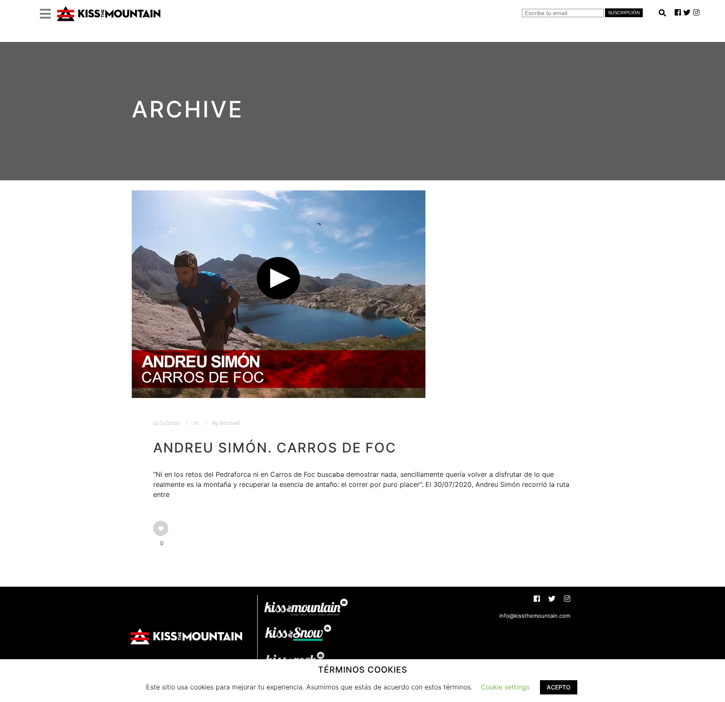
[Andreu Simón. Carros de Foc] (278, 294)
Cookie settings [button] (505, 687)
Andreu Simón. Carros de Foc (274, 447)
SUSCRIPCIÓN (624, 12)
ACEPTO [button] (559, 687)
